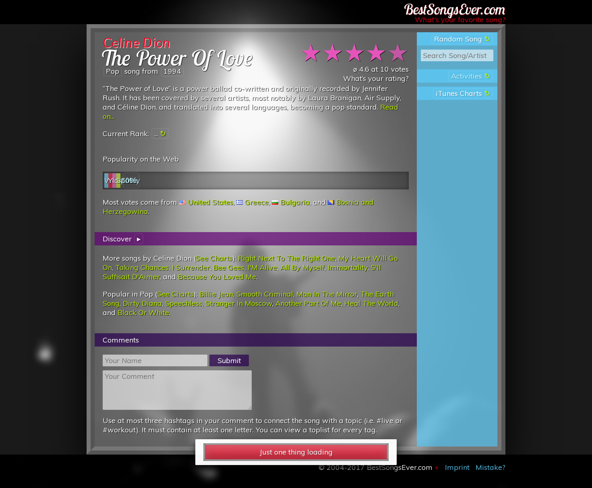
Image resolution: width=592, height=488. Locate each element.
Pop (112, 71)
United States (210, 202)
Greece (257, 202)
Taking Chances (142, 267)
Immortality (348, 267)
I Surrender (191, 267)
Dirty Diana (142, 303)
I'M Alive (262, 267)
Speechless (183, 303)
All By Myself (302, 267)
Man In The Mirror (326, 294)
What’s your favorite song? (460, 19)
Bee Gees (228, 267)
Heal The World (371, 303)
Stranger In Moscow (238, 303)
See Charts (214, 258)
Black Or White (143, 312)
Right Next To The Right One (286, 258)
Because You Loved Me (217, 276)
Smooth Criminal (264, 294)
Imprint (457, 467)
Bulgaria (295, 202)
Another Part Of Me (308, 303)
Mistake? (490, 467)
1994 (172, 71)
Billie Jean (216, 294)
